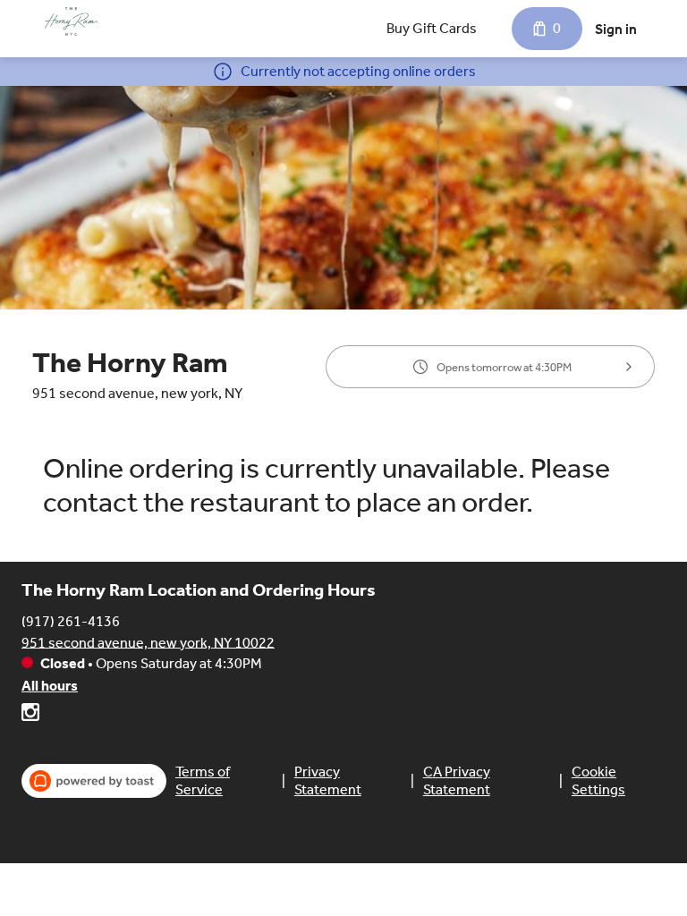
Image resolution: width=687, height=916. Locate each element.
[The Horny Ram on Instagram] (30, 715)
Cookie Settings (598, 780)
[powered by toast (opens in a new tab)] (94, 781)
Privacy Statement (327, 780)
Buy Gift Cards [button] (431, 28)
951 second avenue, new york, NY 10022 (148, 641)
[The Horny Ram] (71, 21)
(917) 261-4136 (70, 620)
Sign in (616, 29)
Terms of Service (202, 780)
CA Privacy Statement (456, 780)
